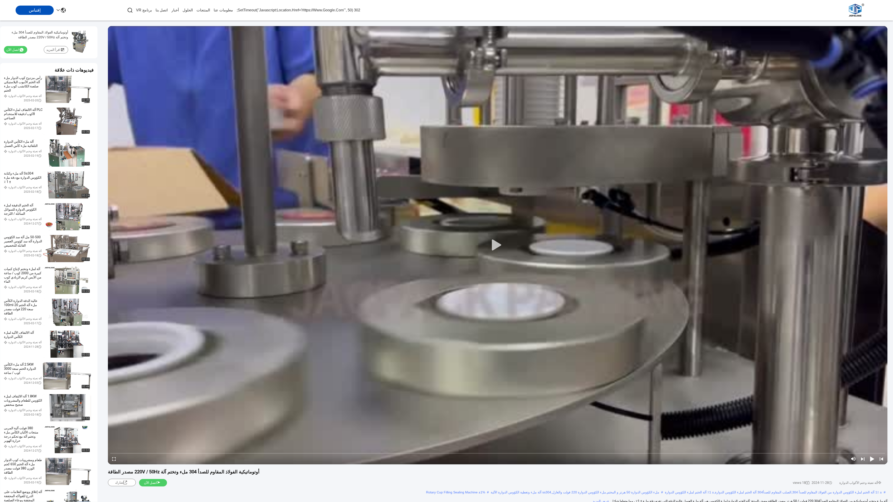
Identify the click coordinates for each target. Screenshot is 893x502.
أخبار (175, 10)
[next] (862, 458)
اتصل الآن (150, 483)
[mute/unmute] (853, 458)
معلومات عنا (223, 10)
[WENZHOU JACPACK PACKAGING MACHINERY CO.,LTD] (855, 10)
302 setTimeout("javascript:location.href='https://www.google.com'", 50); (298, 10)
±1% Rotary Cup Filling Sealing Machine (455, 492)
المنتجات (203, 10)
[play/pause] (872, 458)
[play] (497, 245)
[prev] (881, 458)
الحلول (188, 10)
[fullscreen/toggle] (114, 458)
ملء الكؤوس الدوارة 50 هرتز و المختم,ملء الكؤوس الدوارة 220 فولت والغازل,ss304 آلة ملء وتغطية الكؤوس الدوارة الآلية (575, 492)
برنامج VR (144, 10)
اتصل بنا (162, 10)
